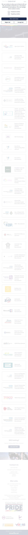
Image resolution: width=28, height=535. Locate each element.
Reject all (7, 22)
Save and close (14, 19)
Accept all (20, 22)
